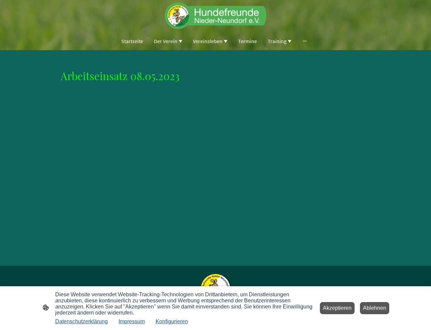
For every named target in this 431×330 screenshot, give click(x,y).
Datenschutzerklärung (81, 321)
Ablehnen (374, 308)
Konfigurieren (172, 321)
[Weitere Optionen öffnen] (304, 41)
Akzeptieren (337, 308)
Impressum (132, 321)
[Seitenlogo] (215, 15)
